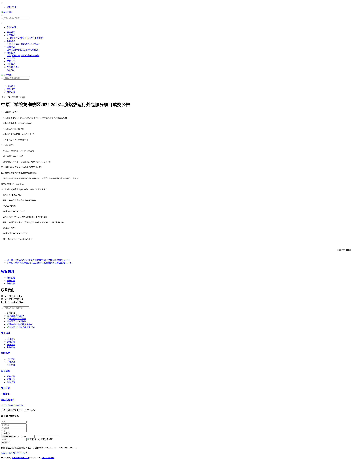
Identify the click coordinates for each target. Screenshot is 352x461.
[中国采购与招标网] (16, 321)
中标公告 (11, 89)
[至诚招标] (176, 12)
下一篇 (39, 263)
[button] (40, 439)
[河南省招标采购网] (16, 318)
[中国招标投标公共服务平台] (21, 327)
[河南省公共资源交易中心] (20, 324)
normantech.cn (48, 457)
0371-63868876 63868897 (12, 405)
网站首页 (11, 32)
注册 (14, 7)
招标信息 (11, 86)
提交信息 (5, 442)
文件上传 (5, 433)
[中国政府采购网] (15, 315)
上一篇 (38, 260)
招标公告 (11, 278)
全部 (9, 44)
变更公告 (11, 280)
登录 (9, 7)
